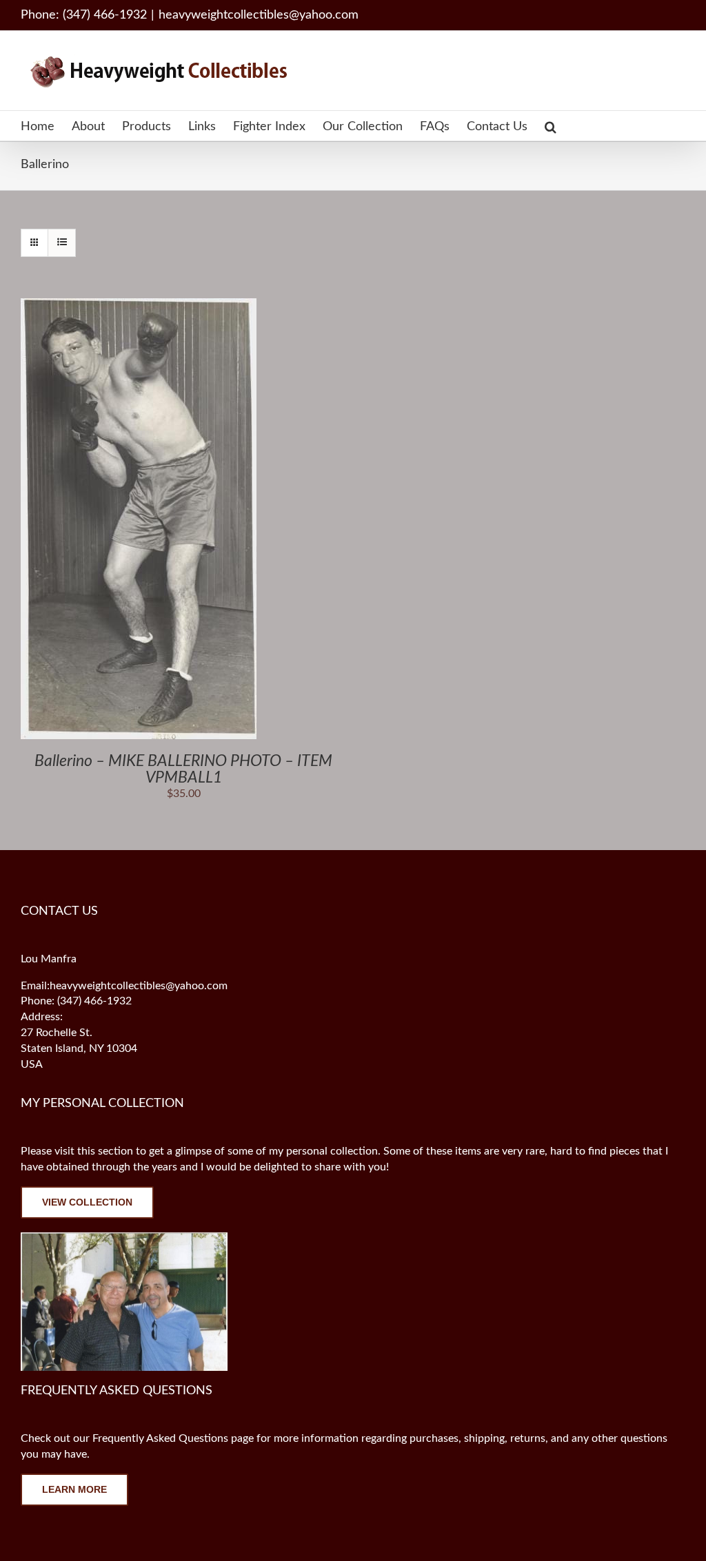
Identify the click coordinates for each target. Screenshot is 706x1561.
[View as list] (61, 242)
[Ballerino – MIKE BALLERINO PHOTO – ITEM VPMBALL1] (138, 305)
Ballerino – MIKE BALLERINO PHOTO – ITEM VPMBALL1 (183, 769)
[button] (550, 126)
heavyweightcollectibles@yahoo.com (259, 15)
